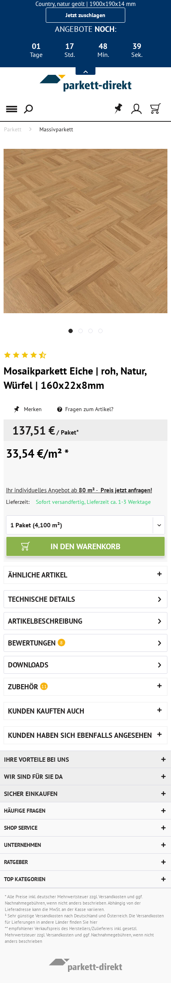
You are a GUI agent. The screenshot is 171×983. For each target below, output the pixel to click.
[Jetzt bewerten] (25, 355)
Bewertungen (32, 643)
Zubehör (27, 686)
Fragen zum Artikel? (88, 409)
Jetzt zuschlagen (85, 15)
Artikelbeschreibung (45, 621)
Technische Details (41, 599)
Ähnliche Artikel (37, 574)
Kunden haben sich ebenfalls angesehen (80, 735)
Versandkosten (112, 896)
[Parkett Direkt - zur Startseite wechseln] (85, 83)
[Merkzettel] (116, 109)
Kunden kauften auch (46, 711)
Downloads (28, 664)
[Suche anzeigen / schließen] (27, 109)
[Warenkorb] (155, 109)
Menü (15, 109)
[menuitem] (11, 109)
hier (93, 922)
